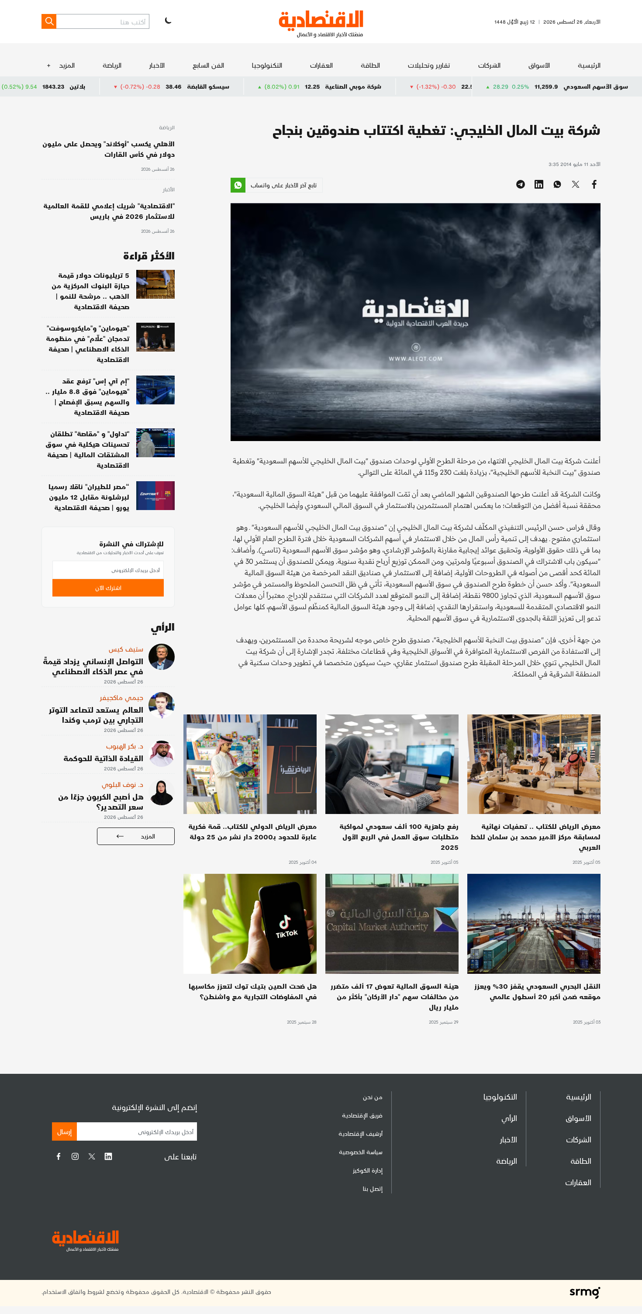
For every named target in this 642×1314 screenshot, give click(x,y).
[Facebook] (58, 1156)
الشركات (489, 65)
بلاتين (152, 86)
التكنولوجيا (267, 65)
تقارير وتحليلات (429, 65)
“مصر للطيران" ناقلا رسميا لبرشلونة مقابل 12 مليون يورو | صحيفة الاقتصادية (88, 496)
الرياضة (112, 65)
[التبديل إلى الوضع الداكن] (167, 21)
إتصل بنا (373, 1188)
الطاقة (370, 65)
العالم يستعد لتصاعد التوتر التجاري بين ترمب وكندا (96, 714)
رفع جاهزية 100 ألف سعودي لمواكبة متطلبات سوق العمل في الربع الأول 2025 (399, 836)
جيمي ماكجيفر (121, 697)
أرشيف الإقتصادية (360, 1133)
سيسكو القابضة (283, 86)
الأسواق (539, 65)
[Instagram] (75, 1156)
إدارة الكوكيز (368, 1170)
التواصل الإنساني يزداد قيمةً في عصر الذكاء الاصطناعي (93, 666)
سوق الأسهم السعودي (595, 86)
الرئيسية (589, 65)
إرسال (64, 1131)
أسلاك (32, 86)
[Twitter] (91, 1156)
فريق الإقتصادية (362, 1115)
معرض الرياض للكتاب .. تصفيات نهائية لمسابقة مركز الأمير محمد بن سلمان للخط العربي (535, 836)
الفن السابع (208, 65)
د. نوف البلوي (122, 784)
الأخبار (157, 65)
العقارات (321, 65)
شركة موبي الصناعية (428, 86)
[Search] (48, 21)
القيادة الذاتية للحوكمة (103, 757)
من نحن (373, 1096)
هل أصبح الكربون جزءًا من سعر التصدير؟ (100, 801)
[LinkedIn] (108, 1156)
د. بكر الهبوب (124, 745)
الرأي (509, 1117)
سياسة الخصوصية (361, 1151)
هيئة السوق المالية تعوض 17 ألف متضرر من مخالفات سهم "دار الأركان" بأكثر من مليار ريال (395, 996)
